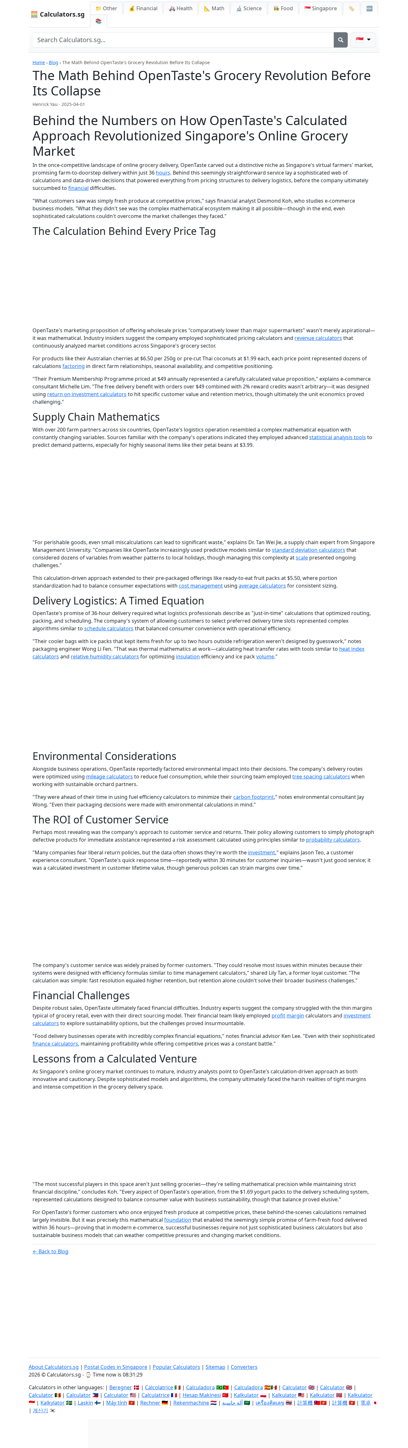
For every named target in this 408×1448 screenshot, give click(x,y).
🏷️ (351, 8)
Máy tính (116, 1402)
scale (302, 557)
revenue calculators (318, 337)
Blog (53, 62)
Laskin (85, 1402)
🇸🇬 (320, 8)
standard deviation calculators (308, 549)
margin (295, 1015)
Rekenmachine (191, 1402)
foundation (177, 1219)
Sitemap (215, 1366)
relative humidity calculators (105, 656)
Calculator (294, 1387)
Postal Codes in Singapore (115, 1366)
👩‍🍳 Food (283, 8)
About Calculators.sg (54, 1366)
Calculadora (200, 1387)
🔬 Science (249, 8)
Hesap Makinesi (202, 1395)
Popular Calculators (176, 1366)
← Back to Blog (51, 1251)
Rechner (150, 1402)
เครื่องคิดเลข (270, 1402)
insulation (188, 656)
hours (163, 172)
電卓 (366, 1402)
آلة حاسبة (232, 1402)
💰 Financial (143, 8)
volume (265, 656)
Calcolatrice (159, 1387)
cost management (201, 585)
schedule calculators (109, 628)
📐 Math (214, 8)
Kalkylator (52, 1402)
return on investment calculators (87, 394)
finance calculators (55, 1043)
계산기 (40, 1410)
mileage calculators (109, 776)
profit (278, 1015)
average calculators (262, 585)
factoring (73, 366)
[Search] (341, 40)
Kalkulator (246, 1395)
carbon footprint (253, 796)
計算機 (305, 1402)
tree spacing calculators (321, 776)
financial (78, 187)
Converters (244, 1366)
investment (261, 852)
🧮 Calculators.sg (57, 14)
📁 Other (106, 8)
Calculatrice (156, 1395)
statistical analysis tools (337, 437)
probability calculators (333, 839)
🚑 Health (181, 8)
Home (39, 62)
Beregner (120, 1387)
